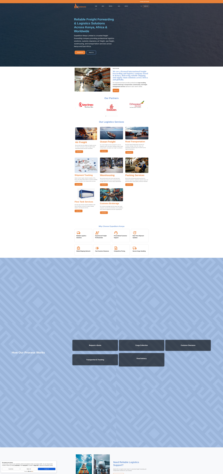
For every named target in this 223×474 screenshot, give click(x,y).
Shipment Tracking (84, 175)
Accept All (46, 469)
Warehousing (107, 175)
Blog (119, 6)
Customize (11, 469)
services (110, 6)
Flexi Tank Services (84, 202)
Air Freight (81, 142)
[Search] (141, 6)
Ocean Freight (107, 141)
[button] (75, 108)
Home (96, 6)
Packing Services (134, 175)
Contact (126, 6)
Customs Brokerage (109, 203)
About (103, 6)
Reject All (29, 469)
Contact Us (146, 6)
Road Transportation (135, 141)
